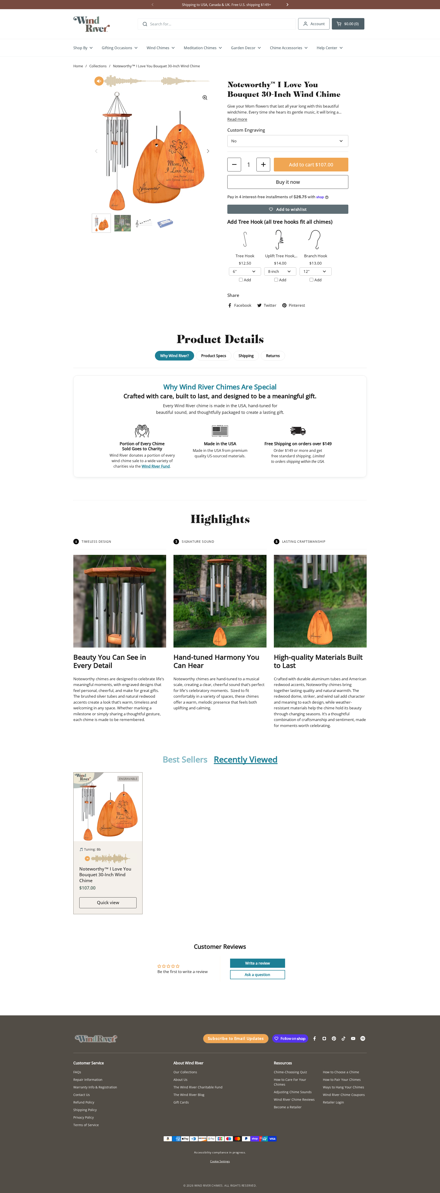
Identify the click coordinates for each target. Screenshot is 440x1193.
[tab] (185, 759)
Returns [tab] (273, 355)
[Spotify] (363, 1038)
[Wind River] (91, 24)
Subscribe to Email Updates (236, 1038)
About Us (180, 1079)
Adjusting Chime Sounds (293, 1092)
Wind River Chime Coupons (344, 1095)
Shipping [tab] (246, 355)
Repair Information (87, 1079)
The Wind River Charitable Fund (198, 1087)
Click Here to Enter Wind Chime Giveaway (220, 4)
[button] (348, 24)
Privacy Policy (83, 1117)
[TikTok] (343, 1038)
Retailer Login (333, 1102)
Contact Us (81, 1095)
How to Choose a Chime (341, 1072)
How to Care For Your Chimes (290, 1082)
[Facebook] (314, 1038)
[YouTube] (353, 1038)
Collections (98, 66)
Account (318, 23)
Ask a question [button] (257, 974)
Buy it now (288, 182)
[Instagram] (324, 1038)
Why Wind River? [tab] (174, 355)
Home (78, 66)
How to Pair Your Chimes (342, 1079)
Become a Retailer (288, 1107)
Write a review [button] (257, 963)
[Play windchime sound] (108, 859)
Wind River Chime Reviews (294, 1099)
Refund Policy (83, 1102)
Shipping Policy (85, 1110)
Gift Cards (181, 1102)
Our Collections (185, 1072)
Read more (237, 119)
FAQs (77, 1072)
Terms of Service (86, 1125)
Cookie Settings (220, 1161)
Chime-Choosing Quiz (290, 1072)
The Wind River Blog (188, 1095)
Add (247, 279)
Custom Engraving (246, 130)
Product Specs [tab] (213, 355)
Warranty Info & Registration (95, 1087)
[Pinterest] (334, 1038)
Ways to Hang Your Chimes (343, 1087)
